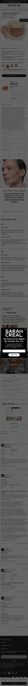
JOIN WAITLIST (14, 354)
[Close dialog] (25, 329)
